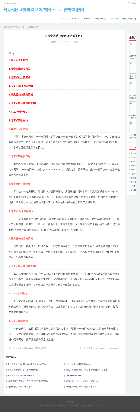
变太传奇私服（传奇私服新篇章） (22, 375)
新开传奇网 (86, 19)
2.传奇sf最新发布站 (20, 68)
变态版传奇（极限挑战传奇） (78, 364)
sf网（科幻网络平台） (75, 375)
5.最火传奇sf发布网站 (21, 94)
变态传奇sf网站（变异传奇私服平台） (24, 370)
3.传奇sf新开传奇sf (19, 77)
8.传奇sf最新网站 (18, 120)
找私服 (97, 405)
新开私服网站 (127, 19)
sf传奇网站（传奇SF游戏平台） (21, 387)
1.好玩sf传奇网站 (18, 60)
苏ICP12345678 (81, 405)
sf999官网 (76, 19)
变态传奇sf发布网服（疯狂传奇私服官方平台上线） (87, 370)
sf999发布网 (114, 19)
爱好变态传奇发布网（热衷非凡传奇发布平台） (28, 364)
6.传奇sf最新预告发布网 (22, 103)
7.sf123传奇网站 (18, 111)
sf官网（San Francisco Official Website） (103, 348)
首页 (22, 27)
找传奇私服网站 (100, 19)
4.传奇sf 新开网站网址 (21, 85)
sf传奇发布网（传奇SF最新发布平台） (32, 348)
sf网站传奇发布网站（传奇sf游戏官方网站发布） (28, 381)
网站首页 (65, 19)
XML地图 (91, 405)
